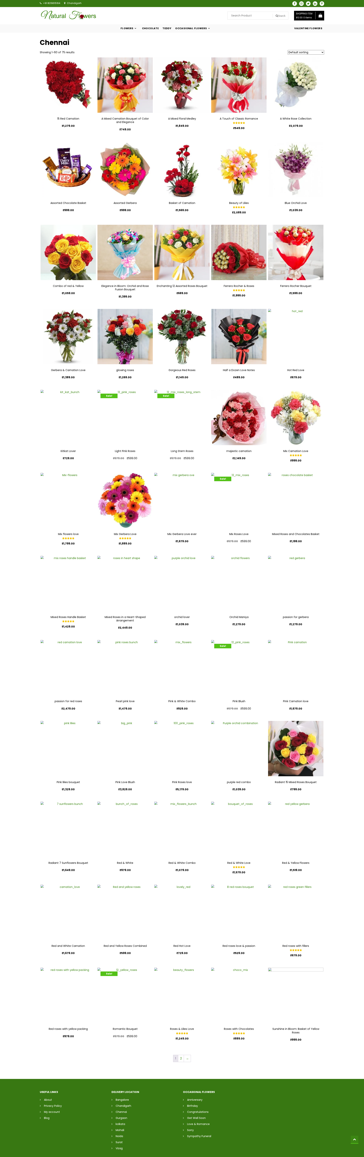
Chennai (121, 1112)
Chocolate (150, 28)
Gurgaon (121, 1118)
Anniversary (194, 1100)
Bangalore (122, 1100)
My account (52, 1112)
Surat (119, 1142)
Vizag (119, 1148)
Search (281, 15)
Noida (119, 1136)
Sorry (190, 1130)
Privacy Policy (53, 1106)
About (48, 1100)
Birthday (192, 1106)
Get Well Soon (196, 1118)
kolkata (120, 1124)
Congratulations (198, 1112)
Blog (46, 1118)
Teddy (166, 28)
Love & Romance (198, 1124)
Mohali (120, 1130)
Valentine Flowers (308, 28)
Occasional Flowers (191, 28)
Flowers (127, 28)
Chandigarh (123, 1106)
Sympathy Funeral (199, 1136)
